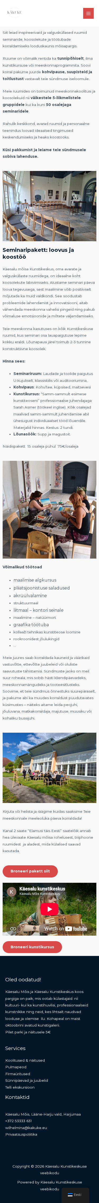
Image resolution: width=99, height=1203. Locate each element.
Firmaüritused (17, 1074)
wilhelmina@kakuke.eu (26, 1128)
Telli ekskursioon (20, 1087)
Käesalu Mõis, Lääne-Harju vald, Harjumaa (43, 1114)
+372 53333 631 (18, 1121)
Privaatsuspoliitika (21, 1134)
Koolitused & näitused (25, 1060)
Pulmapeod (15, 1067)
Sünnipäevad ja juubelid (26, 1080)
